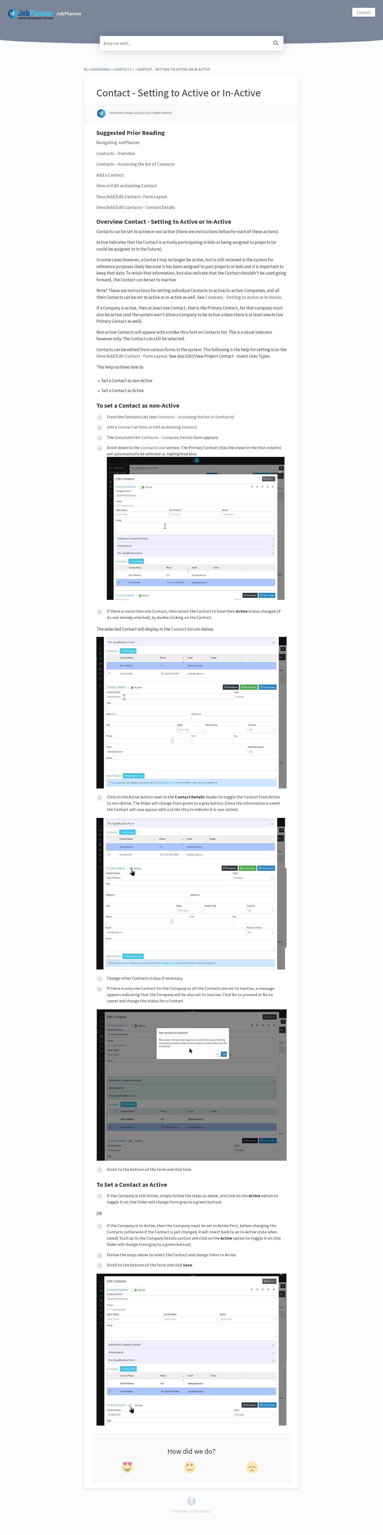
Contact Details (186, 629)
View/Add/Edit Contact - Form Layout (131, 197)
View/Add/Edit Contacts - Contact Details (135, 207)
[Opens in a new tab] (191, 1500)
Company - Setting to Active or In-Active (243, 297)
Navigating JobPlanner (118, 142)
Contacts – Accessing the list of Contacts (135, 164)
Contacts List (152, 447)
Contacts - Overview (115, 153)
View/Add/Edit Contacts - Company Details (154, 437)
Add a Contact (109, 175)
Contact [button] (363, 12)
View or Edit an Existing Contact (126, 186)
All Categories (97, 69)
